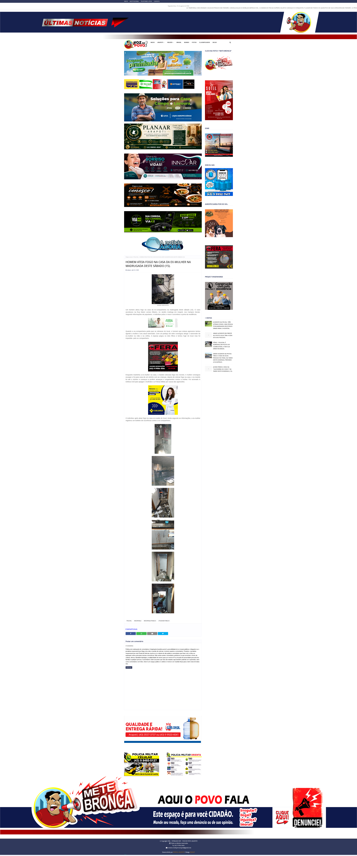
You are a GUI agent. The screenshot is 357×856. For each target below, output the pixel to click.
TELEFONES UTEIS (146, 1)
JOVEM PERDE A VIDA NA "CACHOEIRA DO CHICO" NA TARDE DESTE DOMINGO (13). (222, 369)
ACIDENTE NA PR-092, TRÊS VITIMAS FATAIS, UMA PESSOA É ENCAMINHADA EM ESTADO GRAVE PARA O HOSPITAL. (223, 325)
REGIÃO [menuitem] (169, 42)
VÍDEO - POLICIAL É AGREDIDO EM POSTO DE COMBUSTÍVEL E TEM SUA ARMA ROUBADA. (221, 345)
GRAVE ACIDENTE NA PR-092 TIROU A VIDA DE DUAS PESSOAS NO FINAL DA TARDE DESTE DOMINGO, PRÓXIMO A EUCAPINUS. (223, 358)
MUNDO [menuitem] (186, 42)
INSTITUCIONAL (134, 1)
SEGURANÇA (137, 622)
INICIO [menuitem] (153, 42)
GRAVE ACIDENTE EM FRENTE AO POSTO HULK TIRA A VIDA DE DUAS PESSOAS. (222, 335)
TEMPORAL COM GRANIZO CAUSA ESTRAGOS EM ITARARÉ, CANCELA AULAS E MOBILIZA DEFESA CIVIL (133, 8)
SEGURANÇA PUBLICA (150, 622)
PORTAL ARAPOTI (178, 853)
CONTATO (157, 1)
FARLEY (192, 853)
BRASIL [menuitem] (179, 42)
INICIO (126, 1)
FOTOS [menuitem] (194, 42)
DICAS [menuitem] (215, 42)
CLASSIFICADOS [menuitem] (204, 42)
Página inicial (129, 258)
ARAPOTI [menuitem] (160, 42)
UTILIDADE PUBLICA (164, 622)
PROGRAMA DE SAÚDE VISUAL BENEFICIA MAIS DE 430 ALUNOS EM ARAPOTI (289, 8)
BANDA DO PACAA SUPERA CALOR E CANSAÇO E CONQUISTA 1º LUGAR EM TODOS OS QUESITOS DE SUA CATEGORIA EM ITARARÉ (215, 8)
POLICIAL (136, 258)
